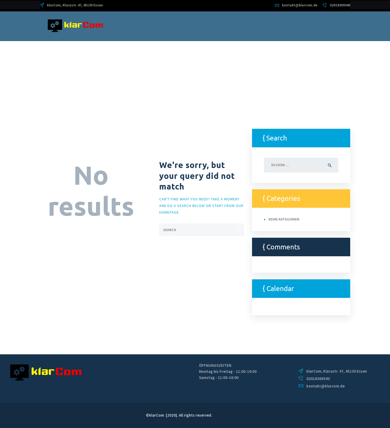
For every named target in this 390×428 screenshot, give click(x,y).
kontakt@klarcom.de (325, 386)
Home (45, 79)
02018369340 (318, 378)
